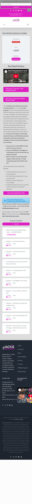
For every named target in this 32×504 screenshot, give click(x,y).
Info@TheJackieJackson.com (16, 15)
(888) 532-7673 (10, 391)
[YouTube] (9, 405)
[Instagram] (7, 405)
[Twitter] (5, 405)
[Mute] (29, 393)
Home (20, 345)
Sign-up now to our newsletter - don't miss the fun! (16, 1)
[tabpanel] (16, 141)
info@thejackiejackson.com (10, 208)
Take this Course (16, 59)
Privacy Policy (22, 371)
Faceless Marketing (19, 419)
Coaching (20, 349)
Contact (20, 360)
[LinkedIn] (12, 405)
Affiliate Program (23, 368)
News (19, 353)
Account (20, 364)
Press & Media (22, 357)
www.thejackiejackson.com (9, 399)
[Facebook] (2, 405)
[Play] (19, 393)
